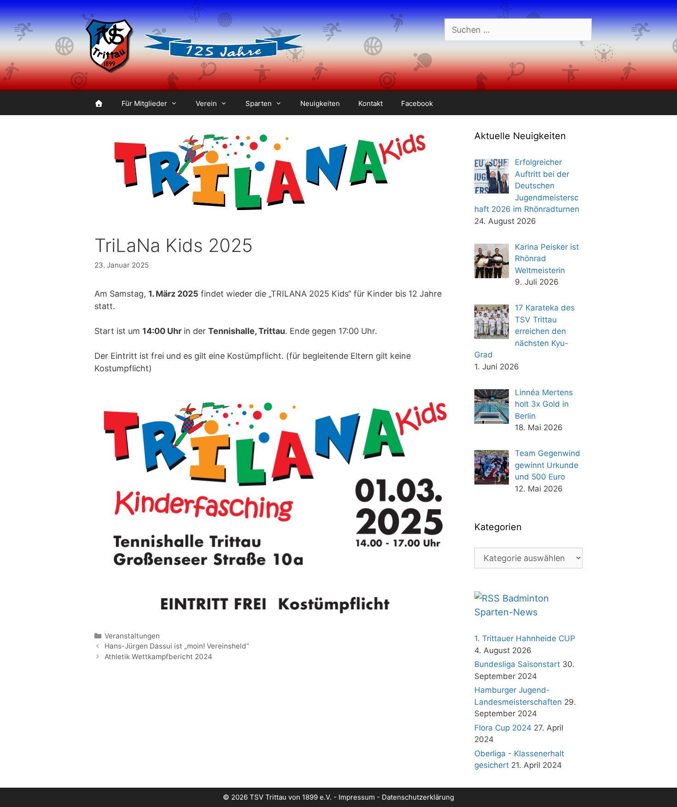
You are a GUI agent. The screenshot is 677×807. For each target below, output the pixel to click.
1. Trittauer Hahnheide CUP (524, 638)
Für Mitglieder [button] (144, 103)
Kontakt (370, 103)
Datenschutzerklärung (418, 797)
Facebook (417, 103)
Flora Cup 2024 (502, 727)
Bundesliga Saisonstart (517, 664)
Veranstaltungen (132, 636)
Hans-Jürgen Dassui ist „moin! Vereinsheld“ (177, 646)
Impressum (356, 797)
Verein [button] (206, 103)
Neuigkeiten (320, 103)
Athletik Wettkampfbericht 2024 (158, 656)
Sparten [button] (258, 103)
